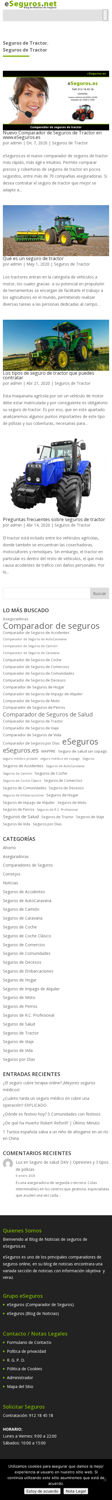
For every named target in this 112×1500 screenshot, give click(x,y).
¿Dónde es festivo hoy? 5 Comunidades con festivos (52, 1114)
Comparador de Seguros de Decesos (34, 680)
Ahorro (9, 847)
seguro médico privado (20, 759)
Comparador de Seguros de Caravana (31, 653)
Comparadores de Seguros (28, 865)
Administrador (20, 1377)
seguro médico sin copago (60, 759)
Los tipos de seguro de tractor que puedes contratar (48, 375)
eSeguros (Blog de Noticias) (33, 1313)
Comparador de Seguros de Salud (48, 714)
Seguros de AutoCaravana (65, 766)
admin (16, 143)
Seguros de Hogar (62, 795)
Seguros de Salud (21, 816)
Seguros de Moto (71, 802)
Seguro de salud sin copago (82, 751)
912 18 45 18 (41, 1415)
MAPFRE (48, 751)
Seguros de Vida (16, 824)
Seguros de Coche (51, 773)
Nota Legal (76, 1491)
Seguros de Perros (18, 809)
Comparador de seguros (51, 626)
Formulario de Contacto (29, 1342)
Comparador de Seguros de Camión (30, 646)
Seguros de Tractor (70, 143)
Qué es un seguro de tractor (33, 258)
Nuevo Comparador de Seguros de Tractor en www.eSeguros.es (52, 134)
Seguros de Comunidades (24, 788)
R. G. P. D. (16, 1360)
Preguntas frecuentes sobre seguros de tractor (54, 519)
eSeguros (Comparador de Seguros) (40, 1304)
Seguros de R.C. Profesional (57, 810)
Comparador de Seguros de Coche (32, 659)
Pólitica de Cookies (24, 1368)
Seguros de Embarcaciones (23, 795)
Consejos (11, 874)
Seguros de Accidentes (23, 765)
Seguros (88, 759)
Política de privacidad (26, 1351)
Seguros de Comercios (63, 780)
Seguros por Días (47, 824)
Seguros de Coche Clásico (22, 781)
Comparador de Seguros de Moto (31, 700)
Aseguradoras (15, 618)
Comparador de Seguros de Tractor (33, 721)
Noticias (10, 883)
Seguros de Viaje (90, 816)
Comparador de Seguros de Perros (34, 707)
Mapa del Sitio (20, 1386)
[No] (105, 1480)
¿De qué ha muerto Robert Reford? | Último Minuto (51, 1123)
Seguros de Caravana (23, 918)
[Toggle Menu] (105, 15)
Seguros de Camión (17, 773)
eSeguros (80, 741)
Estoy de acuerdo (42, 1491)
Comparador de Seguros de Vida (32, 734)
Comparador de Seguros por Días (31, 743)
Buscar (99, 593)
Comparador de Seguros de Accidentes (36, 632)
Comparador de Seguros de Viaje (31, 728)
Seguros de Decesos (66, 788)
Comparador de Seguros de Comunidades (38, 673)
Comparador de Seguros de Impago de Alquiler (43, 694)
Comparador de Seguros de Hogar (33, 687)
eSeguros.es (21, 750)
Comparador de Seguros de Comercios (36, 666)
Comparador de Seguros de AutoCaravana (35, 639)
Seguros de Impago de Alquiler (29, 802)
